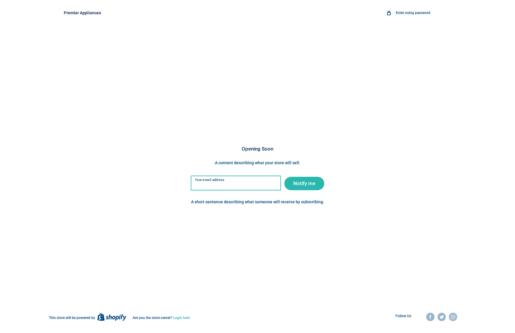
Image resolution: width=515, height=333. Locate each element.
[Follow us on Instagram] (453, 317)
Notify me (304, 183)
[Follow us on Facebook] (430, 317)
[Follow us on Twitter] (442, 317)
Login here (181, 318)
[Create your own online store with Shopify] (111, 317)
